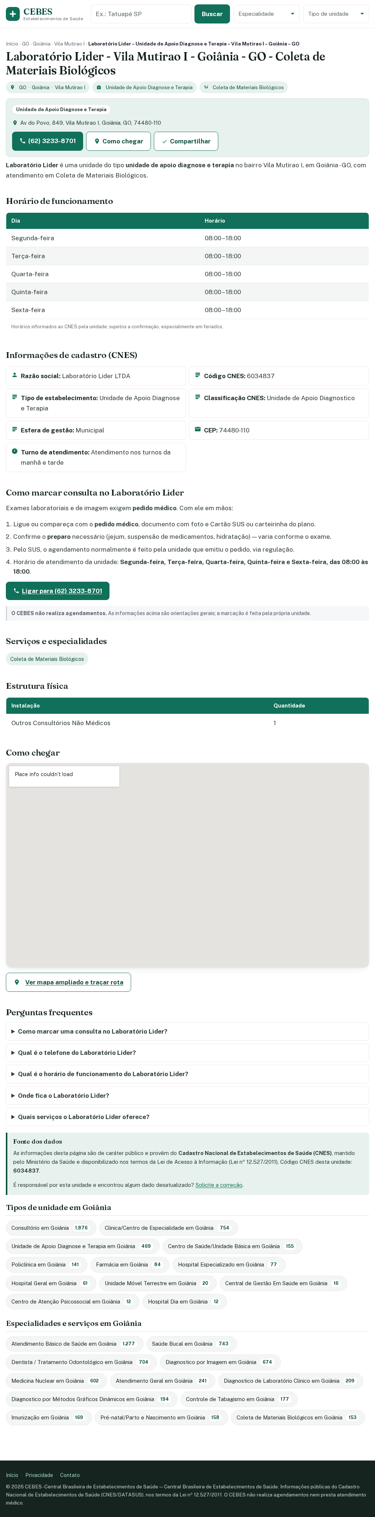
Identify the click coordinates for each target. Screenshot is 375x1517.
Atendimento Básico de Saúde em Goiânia (73, 1344)
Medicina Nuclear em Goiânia (55, 1381)
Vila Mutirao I (69, 44)
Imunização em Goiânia (47, 1417)
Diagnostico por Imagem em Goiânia (219, 1362)
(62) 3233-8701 (52, 141)
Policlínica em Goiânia (45, 1264)
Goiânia (42, 44)
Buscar (212, 14)
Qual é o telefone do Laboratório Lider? (77, 1052)
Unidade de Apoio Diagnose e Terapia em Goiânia (81, 1246)
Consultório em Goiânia (49, 1228)
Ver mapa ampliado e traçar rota (74, 982)
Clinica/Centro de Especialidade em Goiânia (167, 1228)
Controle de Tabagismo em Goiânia (237, 1399)
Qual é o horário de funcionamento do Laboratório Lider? (103, 1074)
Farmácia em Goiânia (128, 1264)
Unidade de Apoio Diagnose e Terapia (149, 87)
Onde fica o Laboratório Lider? (63, 1095)
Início (12, 44)
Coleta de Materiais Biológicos (248, 87)
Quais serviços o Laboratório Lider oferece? (83, 1117)
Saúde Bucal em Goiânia (190, 1344)
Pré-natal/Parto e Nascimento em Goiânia (159, 1417)
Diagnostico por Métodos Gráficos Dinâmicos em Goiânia (90, 1399)
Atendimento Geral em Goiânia (161, 1381)
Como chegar (123, 141)
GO (25, 44)
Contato (70, 1475)
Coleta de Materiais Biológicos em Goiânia (296, 1417)
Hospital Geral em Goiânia (49, 1283)
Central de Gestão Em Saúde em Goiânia (281, 1283)
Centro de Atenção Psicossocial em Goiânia (71, 1301)
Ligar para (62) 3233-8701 (62, 591)
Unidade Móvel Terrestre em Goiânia (156, 1283)
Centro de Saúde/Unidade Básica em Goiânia (231, 1246)
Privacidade (39, 1475)
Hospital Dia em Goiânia (183, 1301)
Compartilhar (190, 141)
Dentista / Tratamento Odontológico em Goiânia (79, 1362)
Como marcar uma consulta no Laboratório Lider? (92, 1031)
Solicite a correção (219, 1185)
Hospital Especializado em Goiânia (227, 1264)
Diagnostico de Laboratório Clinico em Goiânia (289, 1381)
